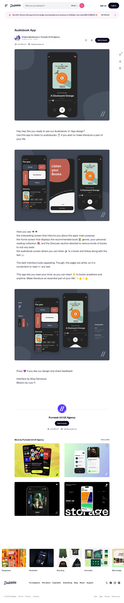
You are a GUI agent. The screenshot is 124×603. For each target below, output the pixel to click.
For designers (34, 583)
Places (107, 596)
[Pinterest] (119, 583)
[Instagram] (115, 583)
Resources (116, 596)
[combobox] (46, 5)
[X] (107, 583)
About (82, 583)
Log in (113, 5)
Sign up (103, 6)
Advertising (67, 583)
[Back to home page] (15, 5)
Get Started (105, 15)
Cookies (36, 596)
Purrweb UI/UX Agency (50, 37)
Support (90, 583)
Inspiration (56, 583)
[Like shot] (86, 40)
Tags (101, 596)
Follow (35, 39)
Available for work (27, 39)
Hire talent (46, 583)
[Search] (81, 5)
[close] (115, 15)
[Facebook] (111, 583)
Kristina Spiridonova (30, 37)
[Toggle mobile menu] (6, 5)
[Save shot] (91, 40)
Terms (20, 596)
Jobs (95, 596)
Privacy (28, 596)
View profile (105, 440)
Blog (76, 583)
